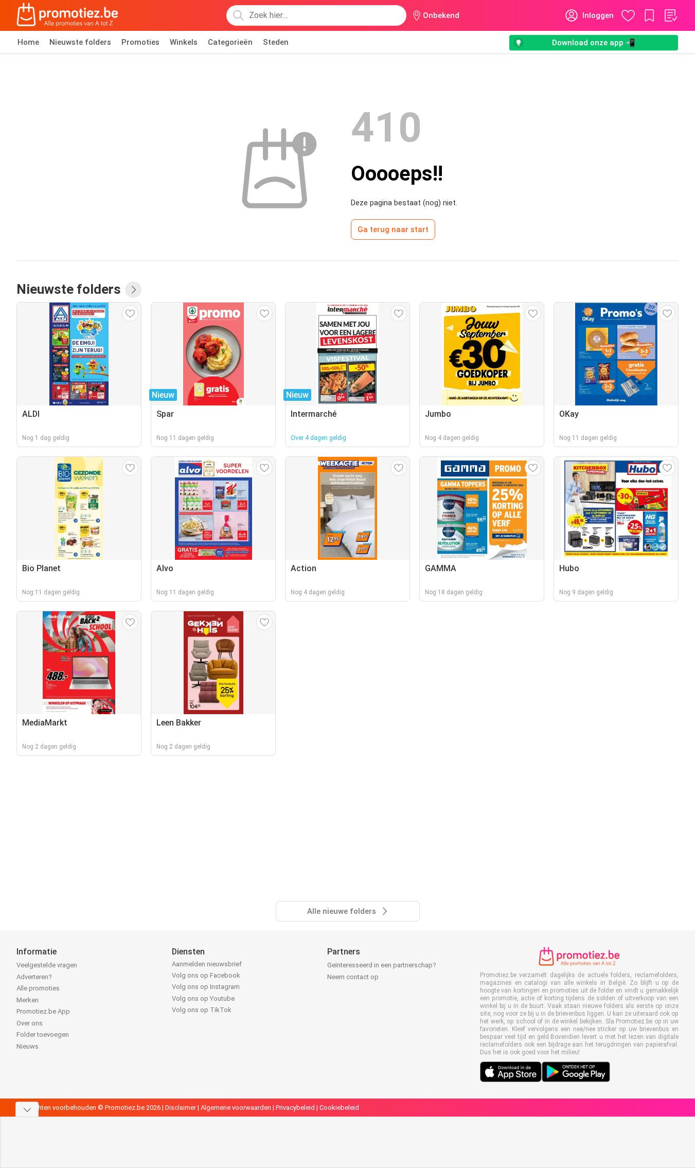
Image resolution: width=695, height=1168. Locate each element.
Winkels (184, 42)
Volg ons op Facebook (206, 975)
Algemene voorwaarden (236, 1107)
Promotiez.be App (43, 1011)
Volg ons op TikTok (201, 1010)
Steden (276, 42)
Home (28, 42)
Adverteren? (34, 977)
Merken (27, 1000)
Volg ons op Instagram (206, 986)
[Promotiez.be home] (67, 15)
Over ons (29, 1023)
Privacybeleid (295, 1107)
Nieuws (27, 1046)
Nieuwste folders (80, 42)
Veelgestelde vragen (46, 965)
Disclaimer (180, 1107)
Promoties (140, 42)
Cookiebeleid (339, 1107)
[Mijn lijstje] (670, 15)
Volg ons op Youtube (203, 998)
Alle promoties (38, 988)
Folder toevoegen (42, 1034)
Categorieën (230, 42)
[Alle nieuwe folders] (133, 289)
